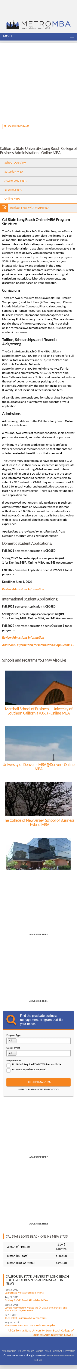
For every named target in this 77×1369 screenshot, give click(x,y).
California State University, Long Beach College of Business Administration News (37, 1280)
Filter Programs (39, 1082)
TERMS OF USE (9, 1351)
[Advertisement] (38, 81)
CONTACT (57, 1351)
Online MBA (12, 198)
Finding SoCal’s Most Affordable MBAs (26, 1300)
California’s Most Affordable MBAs (24, 1292)
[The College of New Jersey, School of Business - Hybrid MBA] (38, 799)
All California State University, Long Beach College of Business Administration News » (41, 1333)
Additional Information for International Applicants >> (38, 645)
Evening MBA (13, 189)
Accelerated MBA (15, 180)
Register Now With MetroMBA (29, 207)
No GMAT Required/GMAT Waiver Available (36, 1064)
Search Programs (17, 126)
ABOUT (39, 1351)
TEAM (48, 1351)
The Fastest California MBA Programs (25, 1318)
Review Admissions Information (23, 589)
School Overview (15, 162)
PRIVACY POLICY (26, 1351)
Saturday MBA (13, 171)
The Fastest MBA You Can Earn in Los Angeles (30, 1325)
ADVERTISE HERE (38, 934)
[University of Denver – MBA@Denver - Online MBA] (38, 743)
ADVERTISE (70, 1351)
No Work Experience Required (29, 1069)
